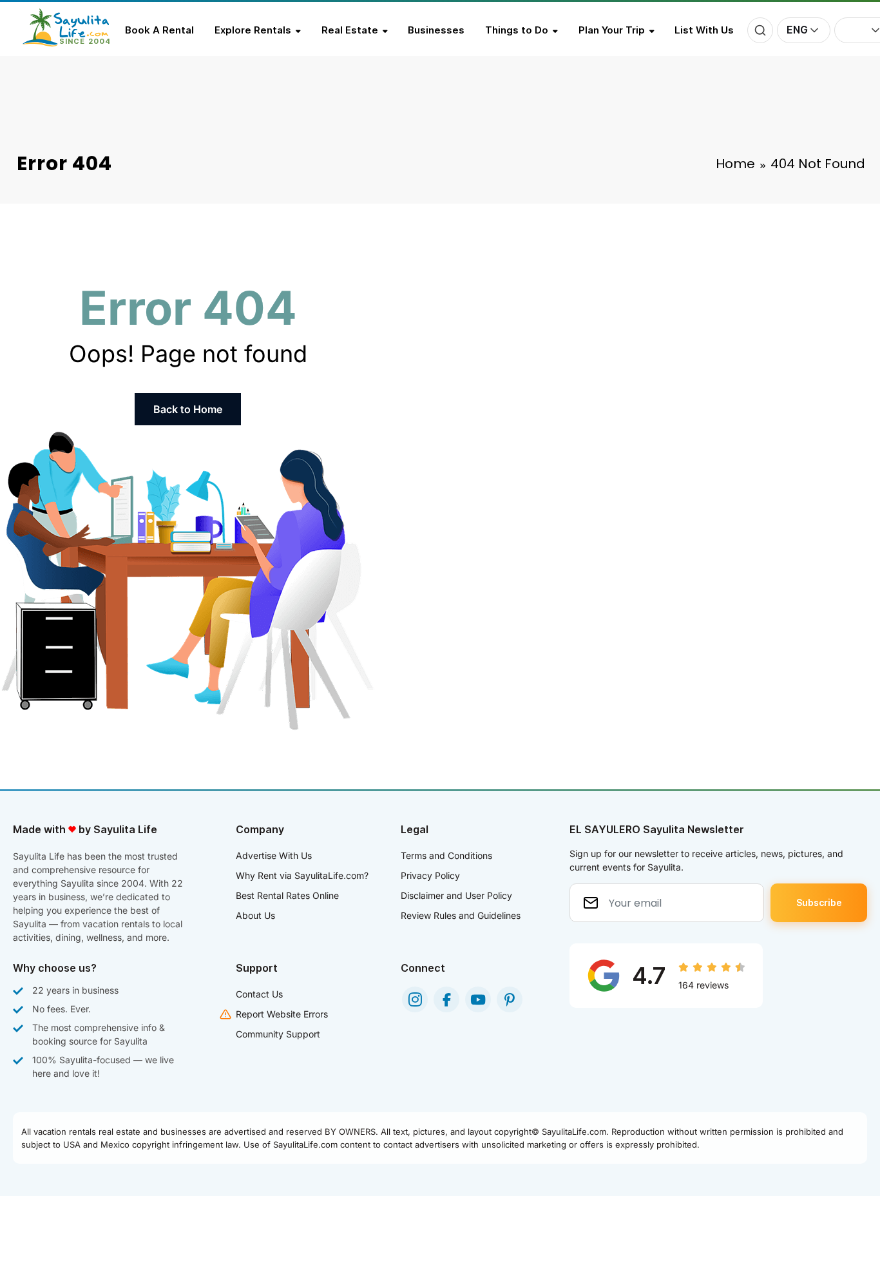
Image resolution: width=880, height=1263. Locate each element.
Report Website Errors (282, 1013)
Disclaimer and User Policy (456, 895)
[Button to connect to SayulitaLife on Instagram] (415, 999)
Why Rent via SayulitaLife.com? (302, 875)
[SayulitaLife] (74, 43)
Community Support (278, 1033)
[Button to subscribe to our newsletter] (818, 902)
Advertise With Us (274, 855)
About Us (255, 915)
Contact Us (259, 993)
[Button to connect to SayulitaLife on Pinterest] (509, 999)
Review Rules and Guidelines (461, 915)
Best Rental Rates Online (287, 895)
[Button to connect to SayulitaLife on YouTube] (478, 999)
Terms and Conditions (446, 855)
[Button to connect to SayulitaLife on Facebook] (446, 999)
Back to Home (187, 409)
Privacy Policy (430, 875)
